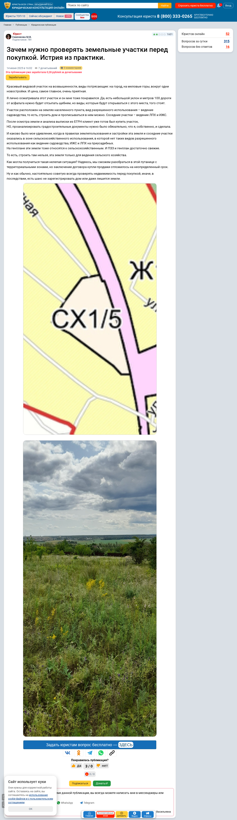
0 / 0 (92, 774)
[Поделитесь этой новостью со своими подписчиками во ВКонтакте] (67, 753)
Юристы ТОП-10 (15, 16)
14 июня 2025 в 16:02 (19, 68)
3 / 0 (89, 766)
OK (30, 808)
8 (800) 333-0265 (174, 16)
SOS (94, 16)
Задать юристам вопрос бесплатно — (89, 744)
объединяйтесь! (43, 4)
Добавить (121, 816)
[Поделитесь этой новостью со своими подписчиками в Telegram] (89, 753)
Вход (228, 5)
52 (227, 33)
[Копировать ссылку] (112, 753)
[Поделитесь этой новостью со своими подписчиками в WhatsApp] (101, 753)
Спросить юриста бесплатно (195, 5)
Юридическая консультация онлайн (38, 7)
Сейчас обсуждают (40, 16)
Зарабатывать (18, 77)
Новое (63, 16)
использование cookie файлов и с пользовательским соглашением (30, 799)
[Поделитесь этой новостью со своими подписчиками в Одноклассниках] (78, 753)
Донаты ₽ (102, 783)
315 (226, 41)
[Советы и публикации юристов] (7, 5)
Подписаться (80, 783)
